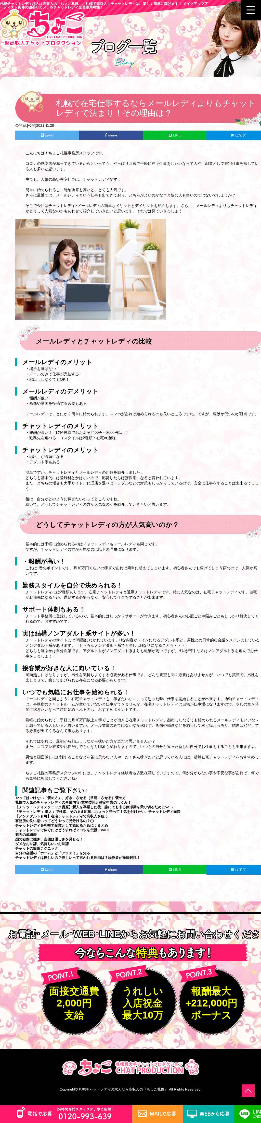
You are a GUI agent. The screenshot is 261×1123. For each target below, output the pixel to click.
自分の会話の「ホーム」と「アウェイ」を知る (52, 853)
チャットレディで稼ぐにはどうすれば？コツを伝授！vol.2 (62, 830)
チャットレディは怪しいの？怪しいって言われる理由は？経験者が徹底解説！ (77, 857)
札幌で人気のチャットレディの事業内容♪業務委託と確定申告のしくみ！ (73, 802)
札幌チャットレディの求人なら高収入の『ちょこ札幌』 (123, 1089)
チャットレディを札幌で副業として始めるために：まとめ (61, 825)
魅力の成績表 (26, 834)
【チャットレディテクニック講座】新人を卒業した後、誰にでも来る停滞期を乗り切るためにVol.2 (94, 807)
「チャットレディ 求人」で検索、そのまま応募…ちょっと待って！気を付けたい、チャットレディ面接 (97, 811)
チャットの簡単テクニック (36, 848)
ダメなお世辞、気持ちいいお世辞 (42, 844)
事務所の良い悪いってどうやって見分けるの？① (54, 821)
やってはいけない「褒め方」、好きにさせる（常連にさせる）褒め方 (70, 798)
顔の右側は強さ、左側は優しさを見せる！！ (51, 839)
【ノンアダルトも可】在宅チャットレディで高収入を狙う (61, 816)
